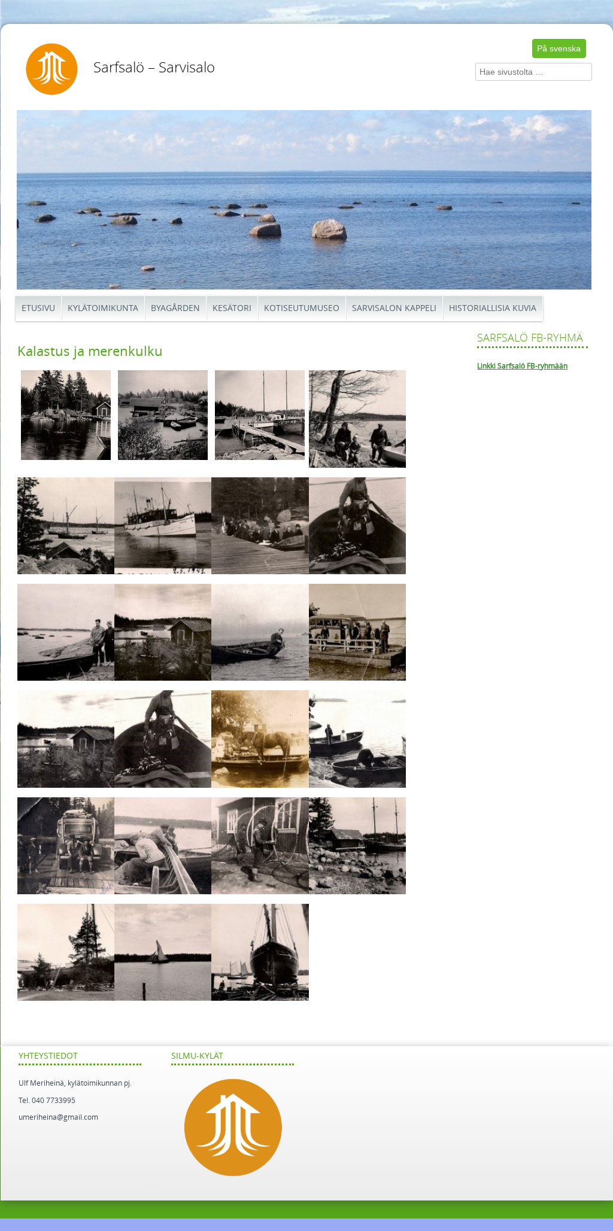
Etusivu (38, 308)
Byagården (175, 308)
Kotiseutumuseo (301, 308)
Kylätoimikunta (103, 308)
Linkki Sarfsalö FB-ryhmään (522, 366)
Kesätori (232, 308)
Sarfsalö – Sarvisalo (154, 67)
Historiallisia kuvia (492, 308)
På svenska (559, 48)
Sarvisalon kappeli (394, 308)
